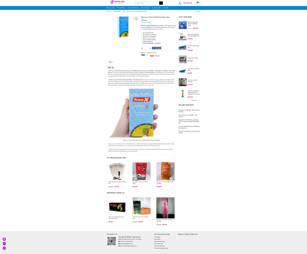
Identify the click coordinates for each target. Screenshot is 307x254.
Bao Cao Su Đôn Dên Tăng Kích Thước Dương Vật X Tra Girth (194, 92)
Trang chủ (109, 11)
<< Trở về (198, 11)
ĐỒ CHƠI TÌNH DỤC (133, 7)
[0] (196, 3)
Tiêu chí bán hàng (158, 243)
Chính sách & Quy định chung (161, 248)
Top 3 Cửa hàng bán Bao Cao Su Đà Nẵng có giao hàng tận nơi (189, 127)
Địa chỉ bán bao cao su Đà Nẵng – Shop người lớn (188, 115)
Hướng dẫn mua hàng (159, 241)
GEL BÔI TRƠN (121, 7)
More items (194, 100)
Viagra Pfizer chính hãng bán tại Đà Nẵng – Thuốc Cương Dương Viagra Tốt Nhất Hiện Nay (189, 121)
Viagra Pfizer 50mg (193, 58)
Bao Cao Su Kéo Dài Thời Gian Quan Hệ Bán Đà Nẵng (189, 132)
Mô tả (110, 62)
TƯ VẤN (166, 7)
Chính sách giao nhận (159, 246)
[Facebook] (143, 55)
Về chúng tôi (157, 237)
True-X (123, 11)
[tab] (110, 62)
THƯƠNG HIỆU (117, 11)
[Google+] (147, 55)
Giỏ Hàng (157, 48)
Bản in (144, 52)
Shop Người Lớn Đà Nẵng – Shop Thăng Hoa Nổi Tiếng (189, 111)
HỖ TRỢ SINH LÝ (146, 7)
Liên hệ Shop (157, 239)
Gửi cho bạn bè (152, 52)
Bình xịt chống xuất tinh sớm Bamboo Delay (193, 23)
